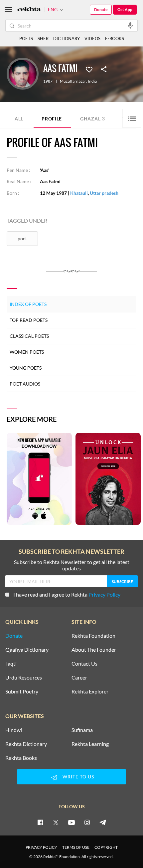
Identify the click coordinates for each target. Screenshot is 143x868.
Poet (22, 238)
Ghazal (92, 118)
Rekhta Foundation (93, 635)
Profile (52, 118)
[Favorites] (89, 69)
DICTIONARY (66, 38)
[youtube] (71, 822)
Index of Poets (28, 304)
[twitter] (56, 822)
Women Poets (27, 352)
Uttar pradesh (104, 193)
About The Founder (94, 649)
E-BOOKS (114, 38)
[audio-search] (130, 25)
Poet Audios (25, 384)
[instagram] (87, 822)
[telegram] (102, 822)
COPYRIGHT (106, 847)
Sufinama (82, 730)
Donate (100, 9)
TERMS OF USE (75, 847)
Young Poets (26, 368)
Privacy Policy (104, 594)
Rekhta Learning (90, 744)
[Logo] (29, 10)
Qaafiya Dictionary (27, 649)
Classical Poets (29, 336)
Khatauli (79, 193)
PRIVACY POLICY (41, 847)
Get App (124, 9)
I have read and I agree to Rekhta (66, 594)
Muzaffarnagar (73, 81)
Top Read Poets (29, 320)
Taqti (11, 663)
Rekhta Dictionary (26, 744)
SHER (43, 38)
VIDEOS (92, 38)
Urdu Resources (23, 677)
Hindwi (13, 730)
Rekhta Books (21, 757)
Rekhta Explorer (90, 691)
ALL (19, 118)
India (92, 81)
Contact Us (84, 663)
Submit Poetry (21, 691)
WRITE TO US (78, 776)
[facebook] (40, 822)
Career (79, 677)
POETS (26, 38)
